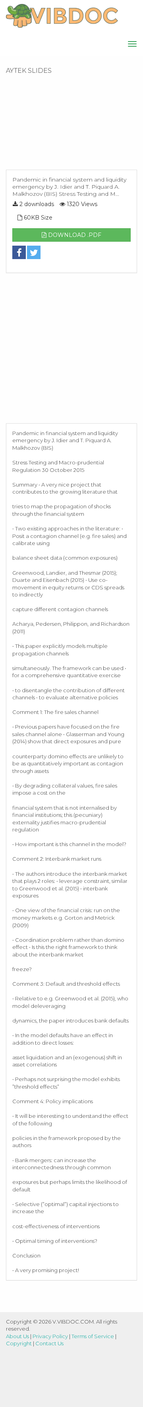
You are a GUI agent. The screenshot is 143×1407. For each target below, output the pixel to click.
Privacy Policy (50, 1336)
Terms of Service (93, 1336)
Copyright (19, 1343)
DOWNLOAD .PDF (73, 235)
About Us (17, 1336)
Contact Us (49, 1343)
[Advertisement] (71, 125)
